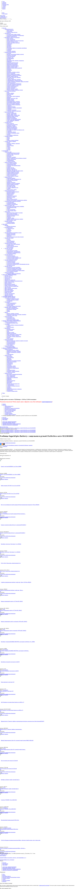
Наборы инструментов (11, 333)
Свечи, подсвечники (11, 209)
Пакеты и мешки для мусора (12, 184)
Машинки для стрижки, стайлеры (14, 351)
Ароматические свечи (11, 164)
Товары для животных (9, 272)
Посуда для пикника (11, 341)
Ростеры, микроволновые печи (13, 383)
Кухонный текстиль (9, 227)
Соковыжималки (10, 384)
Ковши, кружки (10, 94)
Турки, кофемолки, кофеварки (13, 120)
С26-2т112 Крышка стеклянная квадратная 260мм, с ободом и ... (13, 848)
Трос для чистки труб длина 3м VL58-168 (8, 768)
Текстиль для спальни (9, 237)
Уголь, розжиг (10, 344)
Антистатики (9, 249)
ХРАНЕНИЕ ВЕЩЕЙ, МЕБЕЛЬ (8, 296)
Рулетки (8, 337)
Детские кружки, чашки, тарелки (13, 34)
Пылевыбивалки (10, 160)
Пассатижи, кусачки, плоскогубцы (14, 336)
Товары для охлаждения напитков (14, 119)
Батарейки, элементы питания (13, 371)
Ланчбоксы (9, 45)
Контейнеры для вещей (11, 309)
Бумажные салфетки (11, 178)
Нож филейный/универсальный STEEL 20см (9, 829)
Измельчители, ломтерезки (12, 377)
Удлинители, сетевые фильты (13, 368)
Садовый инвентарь (11, 304)
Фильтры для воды (8, 221)
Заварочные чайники (11, 117)
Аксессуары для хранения (10, 297)
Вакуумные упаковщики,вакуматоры (14, 374)
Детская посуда (8, 33)
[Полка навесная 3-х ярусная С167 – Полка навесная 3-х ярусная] (7, 682)
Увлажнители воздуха (11, 366)
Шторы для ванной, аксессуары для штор (15, 236)
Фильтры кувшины (11, 223)
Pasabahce (5, 512)
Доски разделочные (11, 56)
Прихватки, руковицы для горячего (14, 75)
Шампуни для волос (9, 295)
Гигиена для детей (8, 277)
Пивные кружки (10, 145)
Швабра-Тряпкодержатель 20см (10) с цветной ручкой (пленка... (13, 749)
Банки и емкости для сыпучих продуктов (15, 40)
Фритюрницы (10, 390)
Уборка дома (7, 211)
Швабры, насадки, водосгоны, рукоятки (15, 219)
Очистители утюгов (11, 318)
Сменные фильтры (10, 222)
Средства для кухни (9, 254)
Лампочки (9, 358)
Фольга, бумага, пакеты (11, 189)
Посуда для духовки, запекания (13, 103)
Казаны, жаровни (10, 93)
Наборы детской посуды (12, 36)
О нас (3, 1)
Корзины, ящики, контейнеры (11, 307)
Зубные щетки (10, 194)
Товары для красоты (9, 349)
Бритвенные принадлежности (13, 191)
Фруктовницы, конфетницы (12, 135)
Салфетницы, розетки (11, 131)
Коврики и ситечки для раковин (13, 183)
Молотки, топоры (10, 332)
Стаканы (9, 147)
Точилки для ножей (11, 87)
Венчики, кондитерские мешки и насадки (15, 54)
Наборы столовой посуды (12, 127)
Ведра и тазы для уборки (12, 213)
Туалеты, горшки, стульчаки (12, 176)
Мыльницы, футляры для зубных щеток (15, 170)
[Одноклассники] (2, 444)
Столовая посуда (8, 122)
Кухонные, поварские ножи (12, 62)
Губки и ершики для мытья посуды (14, 179)
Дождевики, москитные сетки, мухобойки (15, 206)
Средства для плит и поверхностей (14, 257)
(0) (0, 475)
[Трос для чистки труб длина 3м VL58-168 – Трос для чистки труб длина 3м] (9, 760)
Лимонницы (9, 43)
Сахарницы (9, 49)
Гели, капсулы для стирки (12, 250)
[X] (4, 444)
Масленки (9, 46)
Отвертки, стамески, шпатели (13, 335)
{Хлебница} (4, 446)
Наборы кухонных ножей (12, 66)
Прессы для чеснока (11, 73)
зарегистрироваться (47, 401)
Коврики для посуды (11, 182)
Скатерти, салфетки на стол (12, 187)
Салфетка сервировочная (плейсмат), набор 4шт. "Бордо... (11, 590)
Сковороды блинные (11, 106)
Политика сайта (5, 4)
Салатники (9, 130)
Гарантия (4, 2)
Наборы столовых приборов (12, 140)
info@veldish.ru (3, 17)
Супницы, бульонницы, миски (13, 132)
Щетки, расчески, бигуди (12, 199)
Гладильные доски (10, 317)
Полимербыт (5, 649)
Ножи (8, 139)
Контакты (4, 3)
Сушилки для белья (11, 161)
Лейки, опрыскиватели (11, 302)
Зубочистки (9, 181)
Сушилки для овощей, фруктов (13, 385)
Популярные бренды (6, 876)
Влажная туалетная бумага (12, 204)
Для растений (7, 301)
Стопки (8, 148)
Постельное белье (10, 242)
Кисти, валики (10, 330)
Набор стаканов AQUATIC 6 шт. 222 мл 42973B (9, 493)
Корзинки (9, 44)
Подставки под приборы (12, 128)
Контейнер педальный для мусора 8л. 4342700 (9, 670)
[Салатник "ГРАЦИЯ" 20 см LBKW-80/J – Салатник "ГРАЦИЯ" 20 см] (8, 799)
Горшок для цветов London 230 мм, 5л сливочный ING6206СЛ (12, 532)
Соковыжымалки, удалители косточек (14, 80)
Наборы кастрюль (10, 100)
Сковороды (9, 105)
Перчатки (9, 216)
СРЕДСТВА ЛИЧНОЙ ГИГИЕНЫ (9, 274)
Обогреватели (10, 362)
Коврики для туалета (11, 234)
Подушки (9, 240)
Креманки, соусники (11, 125)
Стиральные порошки (11, 253)
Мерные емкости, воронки (12, 63)
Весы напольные (10, 357)
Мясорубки (9, 382)
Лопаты (8, 208)
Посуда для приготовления (10, 91)
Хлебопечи (9, 387)
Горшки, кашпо (10, 305)
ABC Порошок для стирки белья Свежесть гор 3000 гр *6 (11, 710)
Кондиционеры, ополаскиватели (13, 251)
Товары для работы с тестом (12, 85)
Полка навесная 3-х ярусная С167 (6, 691)
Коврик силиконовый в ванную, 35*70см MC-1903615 (11, 610)
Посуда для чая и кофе (9, 112)
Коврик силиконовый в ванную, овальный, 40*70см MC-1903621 (13, 630)
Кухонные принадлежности (10, 52)
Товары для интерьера (11, 159)
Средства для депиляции (10, 293)
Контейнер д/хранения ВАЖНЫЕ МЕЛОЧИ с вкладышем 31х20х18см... (14, 650)
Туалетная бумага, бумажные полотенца (13, 201)
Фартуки (9, 231)
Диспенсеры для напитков (12, 124)
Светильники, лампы (11, 365)
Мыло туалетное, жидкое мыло (11, 288)
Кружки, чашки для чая (11, 114)
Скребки (8, 188)
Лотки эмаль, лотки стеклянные (13, 96)
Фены (8, 353)
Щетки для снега (10, 327)
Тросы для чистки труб (11, 174)
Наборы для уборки (11, 215)
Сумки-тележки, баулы (11, 210)
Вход (3, 12)
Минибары (9, 144)
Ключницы (9, 156)
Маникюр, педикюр (11, 196)
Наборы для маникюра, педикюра (14, 352)
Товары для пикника (9, 339)
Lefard (4, 787)
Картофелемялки (10, 58)
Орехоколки (9, 70)
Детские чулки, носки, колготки (13, 244)
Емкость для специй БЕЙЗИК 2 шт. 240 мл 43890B (10, 474)
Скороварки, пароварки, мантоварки (14, 107)
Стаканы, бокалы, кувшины (10, 141)
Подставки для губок (11, 186)
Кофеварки (9, 378)
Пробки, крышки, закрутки (12, 76)
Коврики (6, 225)
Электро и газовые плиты (12, 391)
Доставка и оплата (6, 878)
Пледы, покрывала (11, 241)
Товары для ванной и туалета (10, 162)
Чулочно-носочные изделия (10, 243)
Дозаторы (9, 166)
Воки (8, 92)
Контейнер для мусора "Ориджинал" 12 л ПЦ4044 (10, 551)
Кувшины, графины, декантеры (13, 143)
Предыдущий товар (4, 426)
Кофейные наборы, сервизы (12, 116)
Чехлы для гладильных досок (13, 319)
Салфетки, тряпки (10, 217)
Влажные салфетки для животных (14, 273)
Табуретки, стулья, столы (12, 315)
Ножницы (9, 68)
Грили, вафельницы (11, 376)
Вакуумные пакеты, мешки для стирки (15, 212)
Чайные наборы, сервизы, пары (13, 115)
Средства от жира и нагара (12, 258)
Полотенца (9, 230)
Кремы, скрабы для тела (9, 281)
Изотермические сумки (11, 207)
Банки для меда (10, 38)
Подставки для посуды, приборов (13, 77)
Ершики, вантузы (10, 167)
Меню (3, 393)
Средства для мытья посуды (12, 256)
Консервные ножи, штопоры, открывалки (15, 60)
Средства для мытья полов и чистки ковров (15, 270)
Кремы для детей (8, 292)
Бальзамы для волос (9, 275)
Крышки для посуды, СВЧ (12, 98)
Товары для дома (8, 151)
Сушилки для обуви (11, 372)
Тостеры (8, 386)
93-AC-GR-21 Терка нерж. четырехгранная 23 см (10, 571)
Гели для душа (7, 276)
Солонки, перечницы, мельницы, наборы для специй (17, 81)
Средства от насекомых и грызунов (14, 269)
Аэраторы (9, 53)
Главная (4, 404)
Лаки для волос (8, 287)
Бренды (3, 8)
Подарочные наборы (9, 291)
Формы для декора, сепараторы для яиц (15, 89)
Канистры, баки (10, 155)
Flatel (4, 609)
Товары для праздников (11, 86)
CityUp (4, 748)
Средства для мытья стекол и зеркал (14, 268)
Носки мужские (10, 247)
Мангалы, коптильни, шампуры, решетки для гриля (17, 340)
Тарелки (8, 134)
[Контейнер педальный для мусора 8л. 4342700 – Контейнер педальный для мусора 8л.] (9, 661)
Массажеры (9, 359)
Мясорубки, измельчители (12, 64)
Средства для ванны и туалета (11, 259)
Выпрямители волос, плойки (13, 350)
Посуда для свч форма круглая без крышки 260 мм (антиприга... (12, 513)
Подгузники (9, 198)
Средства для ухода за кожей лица (11, 286)
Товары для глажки (8, 316)
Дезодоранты (7, 278)
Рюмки (8, 146)
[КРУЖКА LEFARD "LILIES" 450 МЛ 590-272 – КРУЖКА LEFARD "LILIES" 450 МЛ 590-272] (9, 779)
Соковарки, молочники (11, 109)
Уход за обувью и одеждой (12, 271)
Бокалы (8, 142)
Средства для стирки (9, 248)
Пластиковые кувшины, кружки (13, 102)
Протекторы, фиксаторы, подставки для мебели (16, 314)
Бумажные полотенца (11, 203)
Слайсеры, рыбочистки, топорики (14, 79)
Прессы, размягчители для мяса (13, 74)
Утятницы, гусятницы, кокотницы (14, 110)
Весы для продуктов (11, 375)
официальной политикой (44, 885)
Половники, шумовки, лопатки (13, 72)
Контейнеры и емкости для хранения (12, 37)
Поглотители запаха (11, 185)
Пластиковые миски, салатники (13, 101)
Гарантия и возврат (6, 880)
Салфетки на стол (10, 228)
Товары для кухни (8, 177)
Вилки (8, 137)
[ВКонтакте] (0, 444)
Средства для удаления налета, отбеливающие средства (18, 264)
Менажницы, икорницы (12, 126)
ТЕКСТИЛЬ (4, 224)
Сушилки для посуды (11, 82)
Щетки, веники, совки (11, 220)
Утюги (8, 369)
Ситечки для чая (10, 78)
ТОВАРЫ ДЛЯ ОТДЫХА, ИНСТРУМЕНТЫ (11, 320)
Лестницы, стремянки (11, 157)
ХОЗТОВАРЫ (5, 150)
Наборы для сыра (10, 99)
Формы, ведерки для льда (12, 32)
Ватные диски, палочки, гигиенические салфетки (17, 200)
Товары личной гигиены (10, 190)
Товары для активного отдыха (11, 321)
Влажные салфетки (11, 192)
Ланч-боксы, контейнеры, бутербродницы (15, 35)
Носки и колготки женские (12, 246)
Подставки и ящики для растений (14, 306)
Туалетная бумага (10, 202)
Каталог (4, 7)
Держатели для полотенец (12, 180)
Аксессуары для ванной (12, 163)
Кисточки (9, 59)
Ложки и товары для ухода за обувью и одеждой (16, 158)
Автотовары (7, 323)
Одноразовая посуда (11, 342)
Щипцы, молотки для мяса (12, 88)
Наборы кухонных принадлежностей (14, 67)
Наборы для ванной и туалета (13, 171)
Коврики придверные (11, 226)
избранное (2, 517)
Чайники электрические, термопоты (14, 389)
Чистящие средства (11, 265)
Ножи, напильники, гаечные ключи (14, 334)
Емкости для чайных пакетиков (13, 42)
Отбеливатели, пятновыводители (13, 252)
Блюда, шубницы (10, 123)
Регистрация (4, 13)
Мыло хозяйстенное (9, 289)
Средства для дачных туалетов (13, 263)
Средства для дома (8, 266)
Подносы (9, 71)
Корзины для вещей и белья (12, 308)
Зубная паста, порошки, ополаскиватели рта (13, 280)
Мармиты (9, 97)
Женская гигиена (10, 193)
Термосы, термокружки (11, 113)
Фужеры (8, 149)
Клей (8, 331)
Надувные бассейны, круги (12, 322)
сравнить (6, 517)
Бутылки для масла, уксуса (12, 41)
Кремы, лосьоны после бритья (11, 285)
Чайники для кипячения (12, 118)
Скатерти (9, 229)
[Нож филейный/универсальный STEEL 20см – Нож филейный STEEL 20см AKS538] (9, 820)
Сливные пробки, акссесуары (13, 172)
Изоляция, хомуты (10, 329)
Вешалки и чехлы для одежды (13, 298)
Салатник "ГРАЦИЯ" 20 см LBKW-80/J (8, 808)
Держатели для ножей (11, 55)
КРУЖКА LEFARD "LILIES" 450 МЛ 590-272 (9, 788)
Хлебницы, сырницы (11, 51)
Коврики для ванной (11, 233)
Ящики (8, 311)
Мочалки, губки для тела (12, 169)
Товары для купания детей (12, 173)
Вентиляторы (9, 356)
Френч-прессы (10, 121)
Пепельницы (9, 31)
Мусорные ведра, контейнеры (13, 214)
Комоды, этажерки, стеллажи (13, 313)
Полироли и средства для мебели (13, 267)
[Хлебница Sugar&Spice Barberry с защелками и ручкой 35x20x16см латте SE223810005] (18, 430)
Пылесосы (9, 364)
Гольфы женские (10, 245)
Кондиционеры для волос (10, 284)
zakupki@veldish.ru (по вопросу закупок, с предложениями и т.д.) (13, 857)
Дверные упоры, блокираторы (13, 153)
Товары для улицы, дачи (9, 205)
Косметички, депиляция (12, 195)
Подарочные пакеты (11, 347)
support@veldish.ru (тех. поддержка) (7, 859)
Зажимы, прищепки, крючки (12, 299)
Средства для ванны (9, 294)
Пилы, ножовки (10, 338)
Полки (8, 310)
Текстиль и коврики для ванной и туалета (13, 232)
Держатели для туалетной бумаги (13, 165)
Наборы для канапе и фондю (13, 65)
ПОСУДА (4, 28)
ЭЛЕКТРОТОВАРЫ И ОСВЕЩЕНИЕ (10, 348)
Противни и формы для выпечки (13, 104)
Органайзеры (9, 300)
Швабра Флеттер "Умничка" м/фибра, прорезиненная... (11, 729)
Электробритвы (10, 354)
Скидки (3, 6)
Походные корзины (11, 343)
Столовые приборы (8, 136)
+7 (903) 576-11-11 (3, 16)
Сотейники (9, 108)
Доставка (4, 5)
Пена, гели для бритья (9, 290)
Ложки (8, 138)
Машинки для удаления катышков (14, 360)
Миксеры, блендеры (11, 380)
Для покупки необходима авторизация (7, 442)
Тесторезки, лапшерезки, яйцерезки (14, 84)
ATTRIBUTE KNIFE (7, 828)
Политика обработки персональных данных (11, 877)
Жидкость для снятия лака (10, 279)
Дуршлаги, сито (10, 57)
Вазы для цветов (10, 30)
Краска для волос (8, 283)
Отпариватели (10, 363)
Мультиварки (9, 381)
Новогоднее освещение (11, 361)
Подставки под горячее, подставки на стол (15, 129)
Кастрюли (9, 95)
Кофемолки (9, 61)
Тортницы (9, 50)
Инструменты (7, 328)
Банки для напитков (11, 39)
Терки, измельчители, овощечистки (14, 83)
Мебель (6, 312)
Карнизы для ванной (11, 168)
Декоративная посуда (9, 29)
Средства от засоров (11, 262)
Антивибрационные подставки (13, 152)
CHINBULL (5, 807)
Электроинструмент (11, 370)
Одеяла (8, 238)
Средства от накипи (11, 255)
